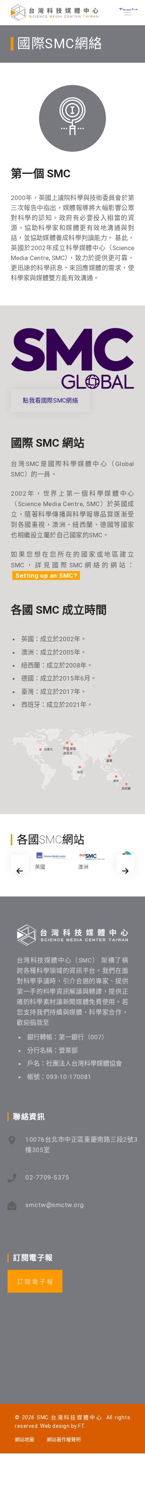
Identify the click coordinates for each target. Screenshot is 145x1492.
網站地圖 (24, 1439)
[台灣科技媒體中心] (54, 12)
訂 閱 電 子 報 (35, 1281)
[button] (20, 863)
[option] (51, 861)
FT (81, 1426)
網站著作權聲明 (64, 1439)
